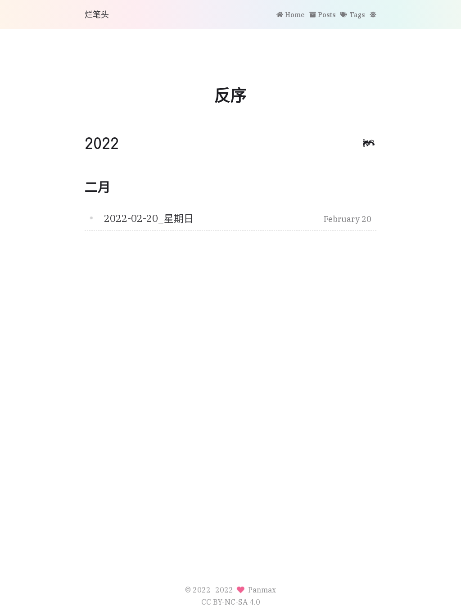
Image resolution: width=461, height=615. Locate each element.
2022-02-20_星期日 (149, 218)
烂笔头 (97, 14)
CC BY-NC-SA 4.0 (230, 601)
